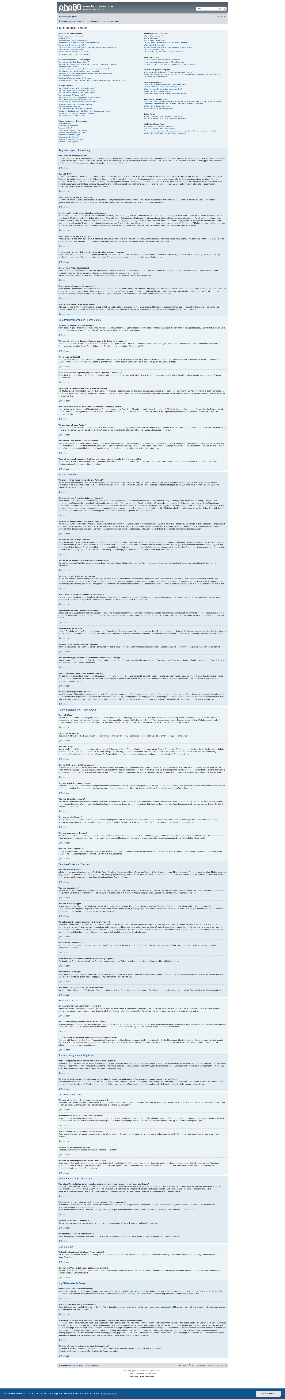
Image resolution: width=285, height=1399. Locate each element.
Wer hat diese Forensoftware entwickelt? (159, 126)
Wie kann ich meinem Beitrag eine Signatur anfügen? (77, 93)
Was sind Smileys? (65, 128)
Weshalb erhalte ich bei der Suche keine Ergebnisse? (163, 87)
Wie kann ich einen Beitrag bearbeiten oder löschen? (77, 90)
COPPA (191, 216)
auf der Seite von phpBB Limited (133, 1294)
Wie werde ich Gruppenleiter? (154, 45)
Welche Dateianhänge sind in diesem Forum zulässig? (163, 116)
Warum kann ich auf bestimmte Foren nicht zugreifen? (77, 102)
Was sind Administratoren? (153, 36)
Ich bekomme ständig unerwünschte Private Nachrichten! (164, 62)
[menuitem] (74, 17)
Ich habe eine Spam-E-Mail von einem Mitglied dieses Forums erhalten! (169, 64)
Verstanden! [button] (268, 1393)
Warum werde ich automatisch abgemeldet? (74, 52)
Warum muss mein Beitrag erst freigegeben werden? (77, 113)
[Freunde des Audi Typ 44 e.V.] (70, 7)
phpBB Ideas (173, 1307)
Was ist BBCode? (64, 123)
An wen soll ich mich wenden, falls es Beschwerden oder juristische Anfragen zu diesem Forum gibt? (180, 131)
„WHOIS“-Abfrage (69, 1325)
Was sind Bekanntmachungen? (69, 135)
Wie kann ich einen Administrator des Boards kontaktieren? (165, 133)
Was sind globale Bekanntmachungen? (72, 132)
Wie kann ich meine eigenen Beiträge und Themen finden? (165, 94)
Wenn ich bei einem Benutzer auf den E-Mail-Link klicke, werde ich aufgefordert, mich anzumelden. (93, 80)
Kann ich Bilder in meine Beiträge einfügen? (73, 130)
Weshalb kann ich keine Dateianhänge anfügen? (75, 104)
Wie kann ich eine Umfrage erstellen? (71, 95)
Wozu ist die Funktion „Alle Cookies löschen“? (74, 54)
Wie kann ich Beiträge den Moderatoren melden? (75, 108)
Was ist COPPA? (64, 38)
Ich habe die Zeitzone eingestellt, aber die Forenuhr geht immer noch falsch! (85, 69)
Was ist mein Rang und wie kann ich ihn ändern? (75, 78)
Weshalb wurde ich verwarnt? (69, 106)
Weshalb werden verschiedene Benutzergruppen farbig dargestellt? (168, 47)
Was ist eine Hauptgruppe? (154, 49)
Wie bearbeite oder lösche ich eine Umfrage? (74, 99)
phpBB (134, 1371)
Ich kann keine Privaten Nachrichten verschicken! (162, 60)
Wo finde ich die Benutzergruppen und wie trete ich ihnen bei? (166, 43)
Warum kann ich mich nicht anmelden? (72, 45)
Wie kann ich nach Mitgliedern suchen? (158, 91)
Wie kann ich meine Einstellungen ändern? (73, 62)
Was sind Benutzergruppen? (154, 40)
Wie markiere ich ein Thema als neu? (71, 115)
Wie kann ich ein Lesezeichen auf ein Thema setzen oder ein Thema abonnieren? (173, 104)
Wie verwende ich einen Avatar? (69, 76)
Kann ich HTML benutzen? (68, 126)
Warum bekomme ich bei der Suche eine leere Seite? (163, 89)
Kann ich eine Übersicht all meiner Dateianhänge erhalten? (165, 118)
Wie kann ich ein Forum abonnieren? (157, 106)
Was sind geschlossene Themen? (70, 139)
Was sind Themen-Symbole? (68, 142)
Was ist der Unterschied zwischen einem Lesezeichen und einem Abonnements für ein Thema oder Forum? (182, 101)
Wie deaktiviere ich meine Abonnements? (159, 108)
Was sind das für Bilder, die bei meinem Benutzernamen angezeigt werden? (85, 73)
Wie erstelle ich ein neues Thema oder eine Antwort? (77, 88)
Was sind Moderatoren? (152, 38)
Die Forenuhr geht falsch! (67, 66)
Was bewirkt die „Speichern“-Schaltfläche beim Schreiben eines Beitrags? (84, 111)
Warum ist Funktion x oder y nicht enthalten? (160, 129)
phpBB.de (221, 393)
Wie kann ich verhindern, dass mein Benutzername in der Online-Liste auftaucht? (87, 64)
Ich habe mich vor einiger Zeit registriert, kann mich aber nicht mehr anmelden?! (87, 47)
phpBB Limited (203, 393)
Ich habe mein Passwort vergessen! (71, 49)
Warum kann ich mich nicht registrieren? (72, 40)
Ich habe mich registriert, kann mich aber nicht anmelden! (79, 43)
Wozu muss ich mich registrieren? (70, 36)
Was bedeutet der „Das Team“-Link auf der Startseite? (163, 52)
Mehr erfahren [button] (108, 1393)
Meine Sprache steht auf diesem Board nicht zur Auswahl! (79, 71)
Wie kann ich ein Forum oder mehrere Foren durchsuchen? (165, 84)
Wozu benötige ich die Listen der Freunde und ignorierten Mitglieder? (168, 72)
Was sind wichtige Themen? (68, 137)
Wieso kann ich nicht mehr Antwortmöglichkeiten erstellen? (79, 97)
